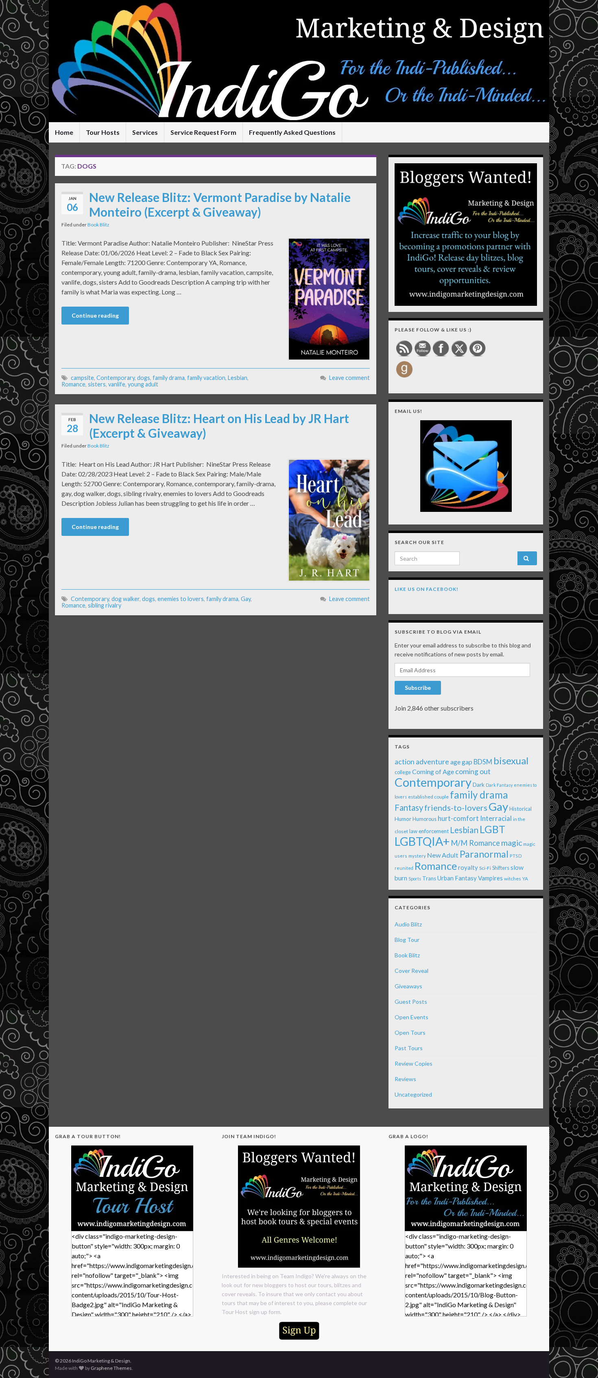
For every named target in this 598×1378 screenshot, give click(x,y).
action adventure (422, 761)
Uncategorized (413, 1094)
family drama (169, 377)
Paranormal (484, 854)
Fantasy (409, 807)
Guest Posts (411, 1001)
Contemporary (115, 377)
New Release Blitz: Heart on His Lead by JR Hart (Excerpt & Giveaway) (219, 425)
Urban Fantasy (457, 878)
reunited (404, 868)
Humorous (424, 819)
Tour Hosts (103, 132)
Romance (73, 384)
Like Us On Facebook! (426, 589)
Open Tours (410, 1032)
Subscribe (418, 687)
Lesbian (237, 377)
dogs (143, 377)
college (403, 772)
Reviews (405, 1078)
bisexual (510, 760)
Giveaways (408, 986)
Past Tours (409, 1047)
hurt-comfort (458, 818)
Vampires (490, 878)
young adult (143, 384)
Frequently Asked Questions (292, 132)
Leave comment (349, 377)
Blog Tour (407, 939)
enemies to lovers (180, 598)
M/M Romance (475, 842)
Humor (403, 819)
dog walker (125, 598)
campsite (82, 377)
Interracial (496, 818)
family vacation (206, 377)
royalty (468, 867)
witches (512, 879)
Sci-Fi (485, 868)
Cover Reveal (411, 970)
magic (511, 842)
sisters (97, 384)
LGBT (492, 829)
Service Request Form (203, 132)
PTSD (516, 855)
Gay (246, 598)
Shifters (500, 868)
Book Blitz (98, 225)
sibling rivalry (104, 605)
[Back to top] (580, 1359)
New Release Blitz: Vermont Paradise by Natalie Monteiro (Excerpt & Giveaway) (220, 204)
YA (525, 878)
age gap (461, 762)
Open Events (411, 1017)
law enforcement (429, 831)
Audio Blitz (408, 924)
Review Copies (413, 1063)
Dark (479, 784)
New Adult (442, 855)
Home (64, 132)
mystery (417, 855)
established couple (428, 797)
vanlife (116, 384)
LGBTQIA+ (422, 841)
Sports (414, 878)
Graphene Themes (111, 1368)
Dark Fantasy (499, 785)
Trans (429, 878)
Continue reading (95, 315)
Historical (520, 808)
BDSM (483, 762)
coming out (473, 771)
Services (145, 132)
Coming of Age (433, 771)
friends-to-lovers (455, 807)
